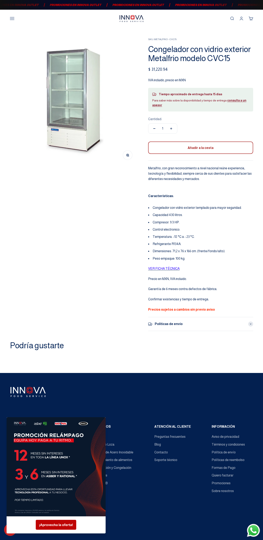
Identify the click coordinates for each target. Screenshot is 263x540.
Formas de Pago (223, 467)
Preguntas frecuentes (170, 436)
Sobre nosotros (223, 491)
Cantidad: (155, 119)
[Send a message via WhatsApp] (253, 530)
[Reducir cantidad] (154, 129)
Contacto (161, 452)
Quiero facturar (222, 475)
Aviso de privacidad (225, 436)
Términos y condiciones (228, 444)
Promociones (221, 483)
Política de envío (224, 452)
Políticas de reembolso (228, 460)
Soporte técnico (165, 460)
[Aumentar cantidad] (171, 129)
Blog (157, 444)
